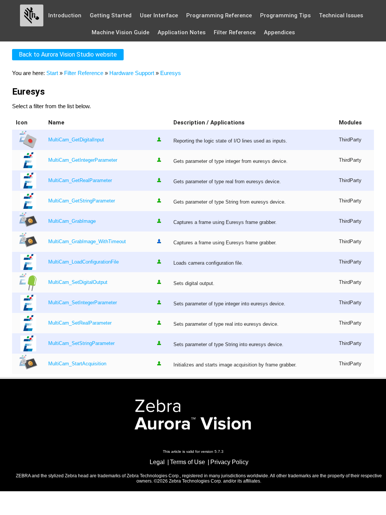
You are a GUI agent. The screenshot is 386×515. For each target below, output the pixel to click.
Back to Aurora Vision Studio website (68, 54)
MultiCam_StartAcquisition (77, 363)
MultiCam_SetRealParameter (80, 323)
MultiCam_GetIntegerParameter (82, 160)
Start (52, 73)
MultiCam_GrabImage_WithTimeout (87, 241)
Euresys (170, 73)
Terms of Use (187, 462)
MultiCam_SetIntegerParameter (82, 302)
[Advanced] (159, 241)
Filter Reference (235, 32)
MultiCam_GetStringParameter (81, 201)
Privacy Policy (229, 462)
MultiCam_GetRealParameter (80, 180)
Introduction (64, 15)
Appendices (279, 32)
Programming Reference (219, 15)
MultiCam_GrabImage (72, 221)
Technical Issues (341, 15)
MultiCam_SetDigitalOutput (77, 282)
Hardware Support (131, 73)
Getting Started (111, 15)
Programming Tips (285, 15)
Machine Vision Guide (120, 32)
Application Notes (181, 32)
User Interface (159, 15)
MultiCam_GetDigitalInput (76, 140)
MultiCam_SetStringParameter (81, 343)
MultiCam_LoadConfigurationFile (83, 262)
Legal (157, 462)
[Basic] (159, 139)
